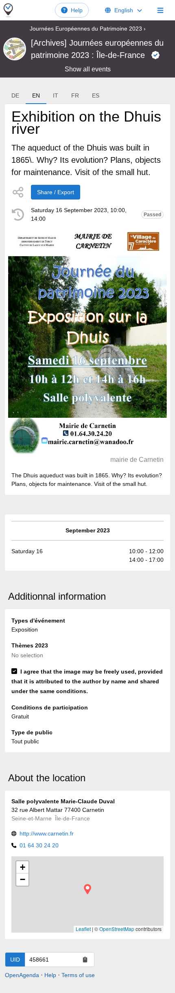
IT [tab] (55, 95)
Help (77, 10)
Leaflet (83, 928)
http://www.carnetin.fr (47, 833)
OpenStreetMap (116, 928)
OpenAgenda (22, 975)
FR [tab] (75, 95)
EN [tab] (36, 95)
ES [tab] (95, 95)
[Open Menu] (160, 10)
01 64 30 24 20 (39, 845)
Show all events (88, 69)
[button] (87, 889)
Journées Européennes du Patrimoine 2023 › (88, 28)
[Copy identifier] (85, 959)
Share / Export (55, 192)
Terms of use (78, 975)
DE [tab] (15, 95)
